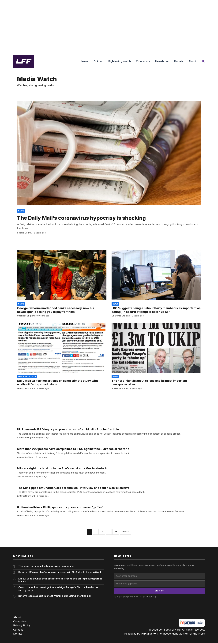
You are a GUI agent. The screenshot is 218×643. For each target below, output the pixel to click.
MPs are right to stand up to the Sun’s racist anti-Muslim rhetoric (62, 468)
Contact (18, 629)
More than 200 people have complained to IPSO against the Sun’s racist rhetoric (73, 449)
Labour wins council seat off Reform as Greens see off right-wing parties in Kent (60, 580)
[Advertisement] (109, 26)
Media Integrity (27, 376)
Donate (178, 61)
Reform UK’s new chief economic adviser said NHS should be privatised (59, 572)
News (84, 61)
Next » (125, 531)
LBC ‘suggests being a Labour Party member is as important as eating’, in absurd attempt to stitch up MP (156, 309)
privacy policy (149, 596)
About (192, 61)
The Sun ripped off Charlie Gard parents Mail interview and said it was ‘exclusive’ (73, 487)
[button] (203, 61)
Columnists (143, 61)
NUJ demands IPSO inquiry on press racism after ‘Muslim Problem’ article (68, 429)
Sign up (159, 591)
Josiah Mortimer (120, 388)
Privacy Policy (21, 625)
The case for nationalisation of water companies (46, 566)
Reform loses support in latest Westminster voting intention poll (54, 595)
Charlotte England (26, 316)
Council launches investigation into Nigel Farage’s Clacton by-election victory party (58, 589)
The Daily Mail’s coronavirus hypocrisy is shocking (81, 218)
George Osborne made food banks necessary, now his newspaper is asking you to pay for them (55, 309)
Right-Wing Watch (119, 61)
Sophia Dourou (24, 233)
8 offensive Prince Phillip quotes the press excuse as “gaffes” (60, 507)
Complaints (20, 621)
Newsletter (162, 61)
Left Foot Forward (26, 388)
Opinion (98, 61)
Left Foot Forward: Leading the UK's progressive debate (23, 61)
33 (116, 531)
